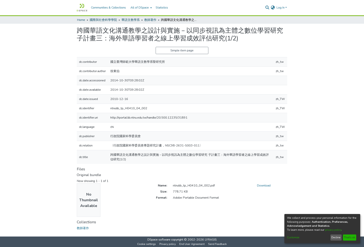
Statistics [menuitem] (162, 8)
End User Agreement (192, 244)
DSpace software (158, 240)
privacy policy (333, 230)
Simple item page (182, 50)
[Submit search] (267, 7)
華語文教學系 (131, 20)
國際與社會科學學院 (103, 20)
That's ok (349, 237)
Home (81, 20)
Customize (293, 237)
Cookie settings (146, 244)
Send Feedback (217, 244)
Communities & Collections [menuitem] (108, 8)
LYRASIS (211, 240)
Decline (335, 237)
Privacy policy (167, 244)
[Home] (82, 7)
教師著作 (150, 20)
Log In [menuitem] (280, 8)
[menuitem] (141, 7)
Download (264, 185)
